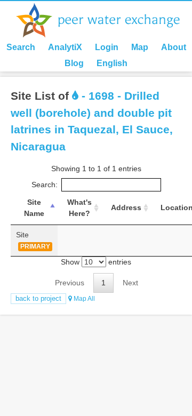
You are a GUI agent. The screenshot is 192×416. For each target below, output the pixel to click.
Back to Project (38, 298)
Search (20, 47)
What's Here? (79, 208)
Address (126, 207)
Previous (69, 282)
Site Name (34, 208)
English (112, 63)
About (173, 47)
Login (106, 47)
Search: (44, 184)
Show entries (96, 262)
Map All (83, 298)
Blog (74, 63)
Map (139, 47)
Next (130, 282)
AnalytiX (65, 47)
